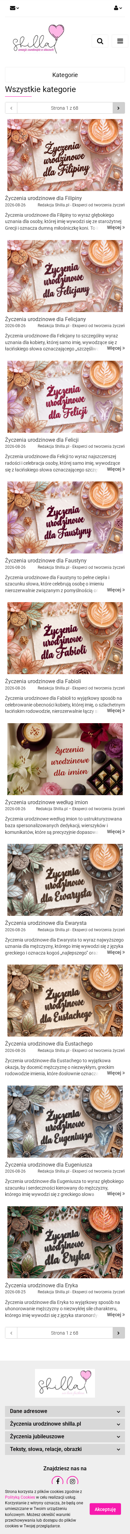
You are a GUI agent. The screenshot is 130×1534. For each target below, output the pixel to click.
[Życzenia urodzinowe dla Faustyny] (65, 517)
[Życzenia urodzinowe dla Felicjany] (65, 276)
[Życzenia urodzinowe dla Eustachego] (65, 1001)
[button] (65, 1411)
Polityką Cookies (20, 1497)
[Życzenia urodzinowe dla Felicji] (65, 397)
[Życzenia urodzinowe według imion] (65, 759)
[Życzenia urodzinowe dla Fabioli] (65, 638)
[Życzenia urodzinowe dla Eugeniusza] (65, 1122)
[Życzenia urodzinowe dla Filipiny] (65, 155)
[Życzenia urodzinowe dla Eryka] (65, 1242)
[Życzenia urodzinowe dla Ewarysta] (65, 880)
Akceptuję (105, 1509)
